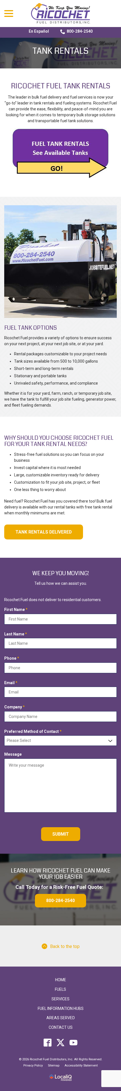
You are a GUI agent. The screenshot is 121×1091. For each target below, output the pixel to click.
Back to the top (65, 946)
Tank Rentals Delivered (43, 532)
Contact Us (61, 1027)
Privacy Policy (33, 1065)
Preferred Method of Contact (34, 732)
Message (13, 754)
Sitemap (53, 1065)
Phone (12, 658)
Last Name (16, 634)
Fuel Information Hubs (61, 1008)
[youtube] (74, 1043)
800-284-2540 (80, 31)
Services (60, 999)
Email (12, 683)
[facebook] (48, 1043)
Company (15, 707)
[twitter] (61, 1043)
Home (60, 980)
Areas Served (60, 1018)
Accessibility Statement (81, 1065)
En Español (39, 31)
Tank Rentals (60, 51)
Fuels (60, 989)
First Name (17, 610)
